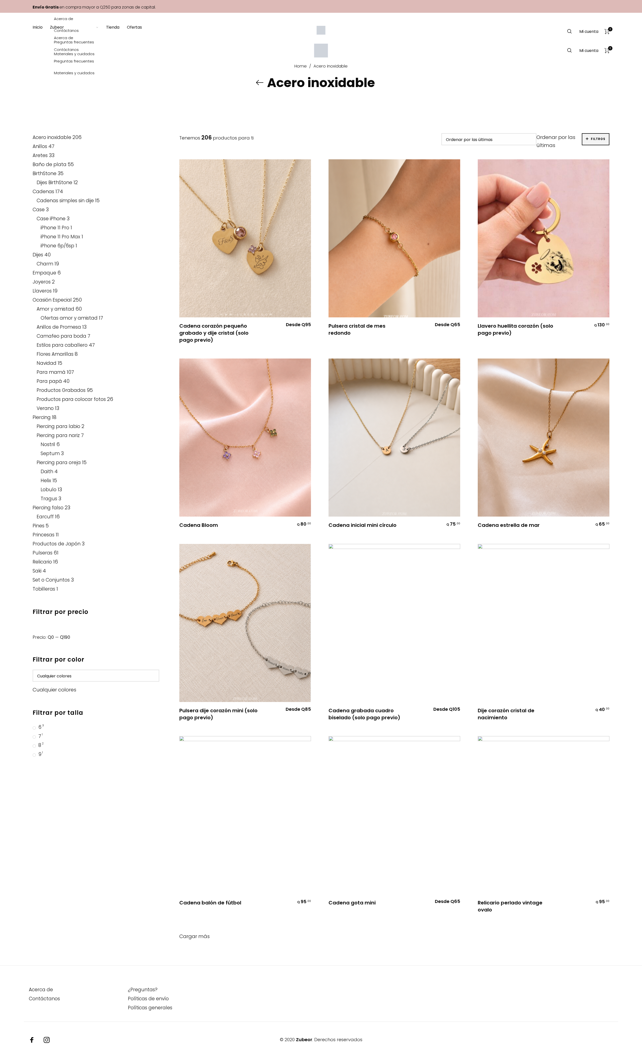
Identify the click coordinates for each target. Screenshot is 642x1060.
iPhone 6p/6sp (57, 245)
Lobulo (48, 489)
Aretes (40, 155)
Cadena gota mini (352, 902)
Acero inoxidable (52, 137)
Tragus (49, 498)
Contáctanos (44, 998)
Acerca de (41, 989)
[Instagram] (47, 1040)
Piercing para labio (58, 426)
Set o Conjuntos (51, 580)
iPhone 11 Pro (55, 227)
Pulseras (42, 552)
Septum (50, 453)
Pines (38, 525)
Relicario (42, 561)
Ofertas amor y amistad (69, 318)
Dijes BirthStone (54, 182)
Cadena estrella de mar (509, 525)
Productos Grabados (61, 390)
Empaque (44, 272)
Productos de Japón (57, 543)
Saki (37, 571)
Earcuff (45, 516)
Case (39, 209)
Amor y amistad (55, 309)
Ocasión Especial (52, 300)
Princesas (43, 534)
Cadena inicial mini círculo (362, 525)
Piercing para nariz (58, 435)
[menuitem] (41, 50)
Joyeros (42, 281)
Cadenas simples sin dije (65, 200)
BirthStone (44, 173)
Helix (46, 480)
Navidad (46, 363)
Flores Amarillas (55, 354)
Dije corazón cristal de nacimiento (506, 714)
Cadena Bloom (198, 525)
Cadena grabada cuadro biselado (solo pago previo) (364, 714)
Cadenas (43, 191)
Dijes (38, 254)
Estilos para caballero (62, 345)
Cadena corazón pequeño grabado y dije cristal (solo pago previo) (214, 332)
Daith (47, 471)
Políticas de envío (148, 998)
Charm (45, 263)
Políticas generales (150, 1007)
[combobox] (54, 689)
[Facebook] (32, 1040)
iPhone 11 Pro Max (60, 236)
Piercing (42, 417)
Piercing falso (48, 507)
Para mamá (51, 372)
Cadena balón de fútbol (210, 902)
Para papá (49, 381)
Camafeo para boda (61, 336)
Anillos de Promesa (59, 327)
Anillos (40, 146)
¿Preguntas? (142, 989)
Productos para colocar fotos (71, 399)
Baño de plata (49, 164)
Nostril (48, 444)
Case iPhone (51, 218)
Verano (45, 408)
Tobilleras (44, 589)
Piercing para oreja (59, 462)
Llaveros (42, 291)
